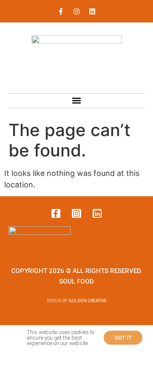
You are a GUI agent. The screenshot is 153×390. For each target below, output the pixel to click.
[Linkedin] (92, 11)
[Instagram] (76, 11)
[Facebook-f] (61, 11)
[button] (77, 101)
